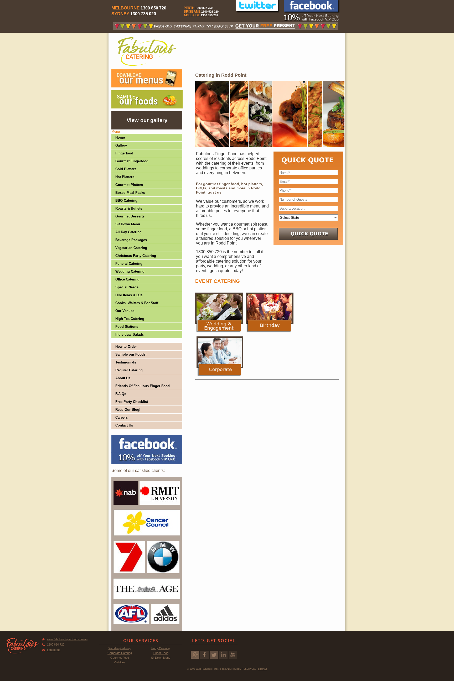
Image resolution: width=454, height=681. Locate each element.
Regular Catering (129, 370)
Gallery (121, 145)
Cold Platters (125, 169)
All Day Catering (128, 232)
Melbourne (125, 8)
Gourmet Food (119, 657)
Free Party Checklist (131, 402)
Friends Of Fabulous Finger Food (142, 386)
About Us (122, 378)
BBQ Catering (126, 200)
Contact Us (124, 425)
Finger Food (160, 652)
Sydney (120, 13)
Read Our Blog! (127, 410)
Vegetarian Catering (131, 248)
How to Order (126, 347)
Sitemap (262, 669)
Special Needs (126, 287)
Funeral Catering (128, 264)
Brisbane (192, 11)
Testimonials (125, 362)
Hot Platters (124, 177)
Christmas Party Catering (135, 256)
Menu (115, 131)
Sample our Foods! (131, 354)
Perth (189, 8)
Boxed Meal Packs (130, 193)
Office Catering (127, 279)
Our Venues (124, 311)
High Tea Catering (129, 319)
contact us (53, 649)
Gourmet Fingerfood (131, 161)
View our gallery (147, 120)
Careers (121, 417)
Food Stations (126, 327)
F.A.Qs (120, 394)
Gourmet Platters (129, 185)
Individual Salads (129, 334)
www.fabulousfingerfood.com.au (67, 639)
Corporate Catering (119, 652)
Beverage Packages (131, 240)
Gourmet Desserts (130, 216)
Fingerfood (124, 153)
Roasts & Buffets (128, 208)
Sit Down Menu (127, 224)
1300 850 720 (55, 644)
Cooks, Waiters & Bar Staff (136, 303)
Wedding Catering (130, 271)
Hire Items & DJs (128, 295)
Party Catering (160, 648)
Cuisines (119, 662)
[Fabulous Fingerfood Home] (147, 51)
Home (120, 137)
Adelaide (192, 15)
